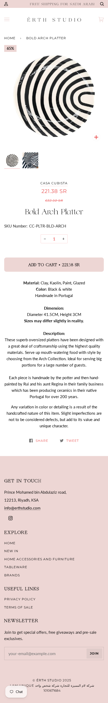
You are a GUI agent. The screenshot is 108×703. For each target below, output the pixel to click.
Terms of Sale (18, 607)
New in (11, 551)
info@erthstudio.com (22, 508)
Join (94, 653)
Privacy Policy (20, 599)
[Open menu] (12, 19)
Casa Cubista (54, 183)
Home (9, 38)
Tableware (15, 567)
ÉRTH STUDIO (49, 680)
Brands (12, 575)
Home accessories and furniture (39, 559)
